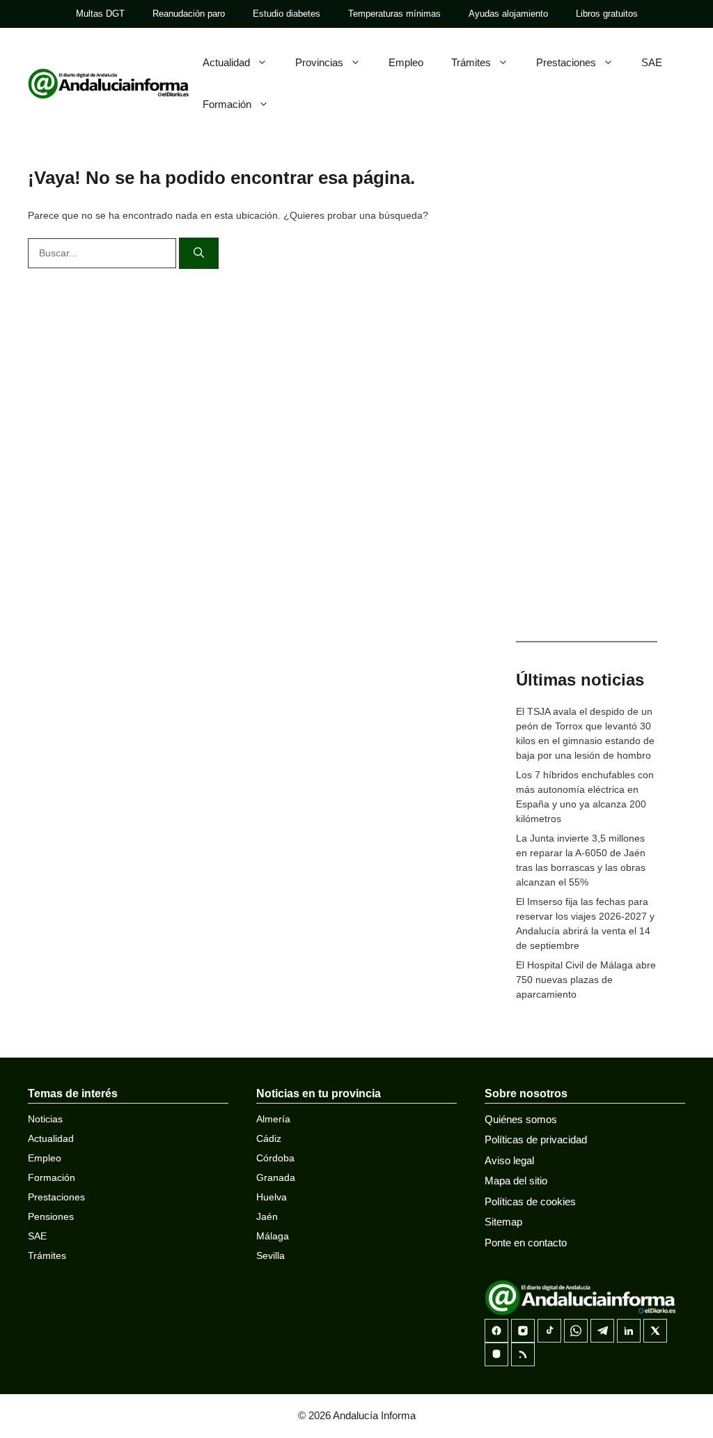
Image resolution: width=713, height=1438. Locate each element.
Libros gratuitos (607, 13)
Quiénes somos (521, 1119)
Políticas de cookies (530, 1201)
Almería (273, 1118)
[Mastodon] (496, 1354)
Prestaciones (566, 62)
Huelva (271, 1197)
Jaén (267, 1216)
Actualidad (226, 62)
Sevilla (270, 1255)
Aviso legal (509, 1160)
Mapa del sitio (516, 1180)
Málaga (272, 1236)
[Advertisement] (586, 404)
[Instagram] (523, 1331)
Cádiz (268, 1138)
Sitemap (503, 1222)
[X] (655, 1331)
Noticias (45, 1118)
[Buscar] (199, 253)
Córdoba (275, 1157)
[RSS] (523, 1354)
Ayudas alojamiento (508, 13)
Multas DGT (100, 13)
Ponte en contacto (526, 1242)
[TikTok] (549, 1331)
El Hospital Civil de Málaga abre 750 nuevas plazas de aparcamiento (586, 979)
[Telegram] (602, 1331)
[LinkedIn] (629, 1331)
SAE (651, 62)
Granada (275, 1177)
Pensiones (51, 1216)
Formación (227, 104)
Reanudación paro (188, 13)
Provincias (319, 62)
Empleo (406, 62)
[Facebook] (496, 1331)
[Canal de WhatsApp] (576, 1331)
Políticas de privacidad (536, 1139)
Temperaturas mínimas (394, 13)
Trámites (471, 62)
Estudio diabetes (286, 13)
